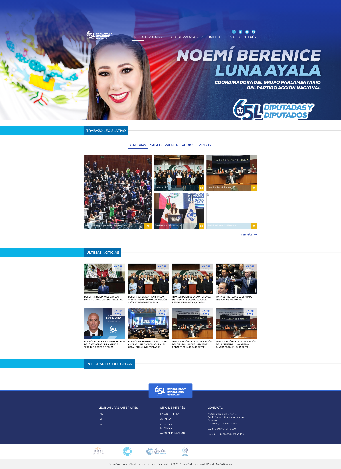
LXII (100, 424)
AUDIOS (188, 145)
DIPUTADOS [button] (154, 37)
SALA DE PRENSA (164, 145)
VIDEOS (205, 145)
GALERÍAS (138, 145)
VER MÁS (246, 234)
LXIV (100, 414)
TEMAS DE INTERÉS (241, 37)
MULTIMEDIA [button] (210, 37)
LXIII (100, 419)
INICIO (138, 37)
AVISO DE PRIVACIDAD (172, 433)
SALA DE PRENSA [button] (182, 37)
